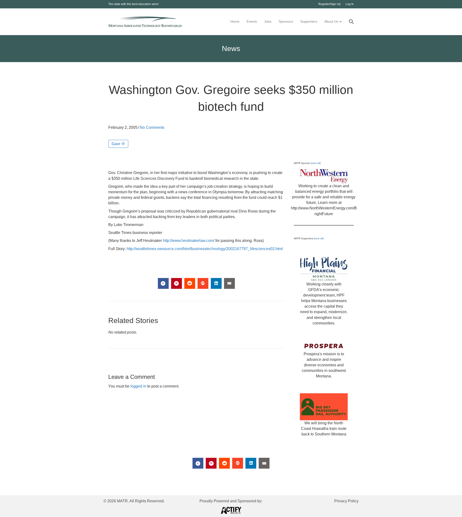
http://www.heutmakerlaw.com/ (188, 241)
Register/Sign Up (329, 4)
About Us (331, 21)
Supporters (308, 21)
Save (116, 144)
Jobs (267, 21)
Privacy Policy (346, 501)
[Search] (349, 21)
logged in (138, 386)
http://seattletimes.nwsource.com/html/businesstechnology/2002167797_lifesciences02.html (205, 249)
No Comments (152, 127)
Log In (350, 4)
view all (316, 163)
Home (234, 21)
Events (252, 21)
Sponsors (286, 21)
